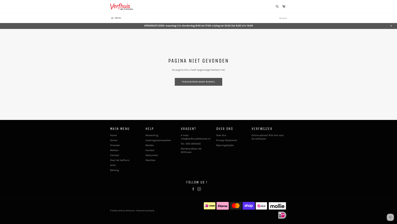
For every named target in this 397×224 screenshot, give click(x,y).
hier (276, 135)
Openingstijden (225, 145)
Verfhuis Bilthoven (127, 210)
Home (113, 135)
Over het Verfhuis (119, 160)
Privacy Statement (226, 140)
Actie (113, 165)
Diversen (115, 145)
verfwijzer (260, 138)
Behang (114, 170)
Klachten (150, 160)
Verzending (151, 135)
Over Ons (221, 135)
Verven (114, 140)
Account (283, 18)
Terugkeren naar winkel (198, 82)
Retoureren (151, 155)
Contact (114, 155)
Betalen (149, 145)
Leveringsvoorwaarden (158, 140)
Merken (114, 150)
